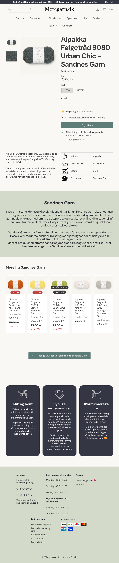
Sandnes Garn (33, 267)
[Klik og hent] (22, 394)
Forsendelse (77, 117)
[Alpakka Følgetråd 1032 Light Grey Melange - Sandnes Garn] (103, 301)
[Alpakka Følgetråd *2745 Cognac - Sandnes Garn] (15, 303)
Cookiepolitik (38, 538)
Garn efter (35, 18)
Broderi (97, 18)
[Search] (29, 9)
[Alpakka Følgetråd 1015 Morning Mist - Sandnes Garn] (81, 300)
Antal (64, 98)
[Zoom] (39, 56)
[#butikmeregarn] (96, 394)
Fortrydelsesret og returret (40, 529)
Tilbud (50, 25)
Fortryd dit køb (38, 542)
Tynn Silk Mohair (36, 156)
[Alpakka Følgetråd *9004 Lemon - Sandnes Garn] (37, 304)
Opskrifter (71, 18)
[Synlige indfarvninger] (59, 394)
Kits (85, 18)
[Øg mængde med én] (75, 104)
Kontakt (80, 484)
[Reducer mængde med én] (64, 104)
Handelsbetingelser (41, 524)
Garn (19, 18)
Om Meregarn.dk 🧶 (86, 480)
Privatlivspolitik (39, 534)
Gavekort (67, 25)
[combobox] (19, 9)
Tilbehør (53, 18)
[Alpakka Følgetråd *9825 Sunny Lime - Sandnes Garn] (59, 304)
